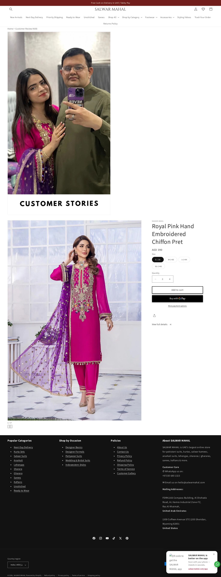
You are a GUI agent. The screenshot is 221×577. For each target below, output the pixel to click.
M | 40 (172, 260)
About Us (122, 447)
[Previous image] (9, 426)
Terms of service (78, 575)
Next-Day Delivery (23, 447)
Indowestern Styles (76, 464)
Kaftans (18, 482)
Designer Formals (75, 451)
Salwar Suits (20, 456)
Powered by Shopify (33, 575)
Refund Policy (124, 460)
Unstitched (20, 486)
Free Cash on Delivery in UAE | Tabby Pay (110, 3)
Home (10, 28)
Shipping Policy (125, 464)
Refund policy (49, 575)
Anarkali (18, 460)
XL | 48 (160, 267)
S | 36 (158, 259)
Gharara (18, 473)
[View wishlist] (203, 9)
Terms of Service (126, 469)
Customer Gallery (126, 473)
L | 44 (186, 260)
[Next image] (11, 426)
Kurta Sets (19, 451)
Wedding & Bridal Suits (78, 460)
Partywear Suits (74, 456)
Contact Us (123, 451)
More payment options (177, 306)
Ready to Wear (21, 490)
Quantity (156, 273)
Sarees (17, 477)
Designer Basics (74, 447)
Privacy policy (63, 575)
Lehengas (19, 464)
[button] (11, 9)
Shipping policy (94, 575)
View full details (160, 324)
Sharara (18, 469)
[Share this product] (154, 315)
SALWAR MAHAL (20, 575)
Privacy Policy (124, 456)
